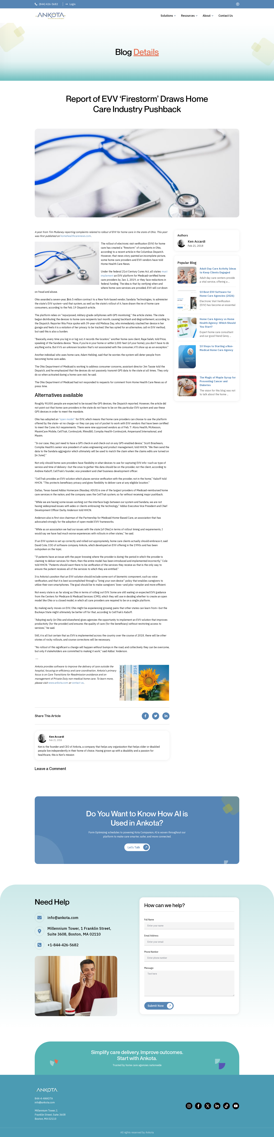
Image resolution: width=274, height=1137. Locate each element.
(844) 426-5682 (48, 4)
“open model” (67, 419)
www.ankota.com (58, 682)
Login (72, 4)
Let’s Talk (133, 847)
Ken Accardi (196, 241)
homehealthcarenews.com (75, 236)
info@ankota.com (62, 917)
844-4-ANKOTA (44, 1098)
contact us (78, 682)
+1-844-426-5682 (62, 944)
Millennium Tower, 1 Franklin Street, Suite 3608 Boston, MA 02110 (50, 1114)
